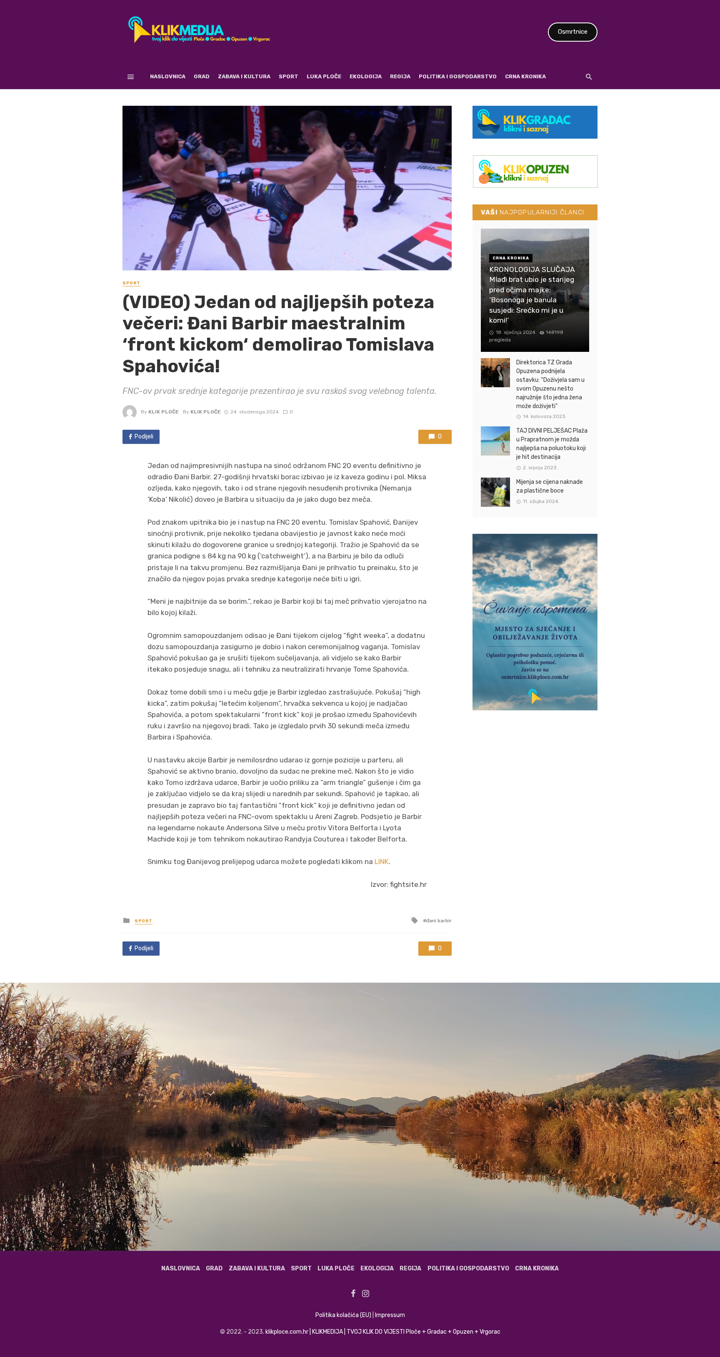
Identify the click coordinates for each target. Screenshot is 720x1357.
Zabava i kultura (244, 76)
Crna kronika (525, 76)
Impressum (390, 1315)
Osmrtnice (573, 31)
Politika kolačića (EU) (343, 1315)
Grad (202, 76)
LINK (382, 861)
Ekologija (366, 76)
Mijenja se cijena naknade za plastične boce (549, 486)
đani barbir (439, 921)
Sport (288, 76)
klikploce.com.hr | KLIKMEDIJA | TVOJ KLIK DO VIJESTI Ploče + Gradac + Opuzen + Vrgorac (382, 1331)
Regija (400, 76)
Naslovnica (167, 76)
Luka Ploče (324, 76)
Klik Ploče (163, 412)
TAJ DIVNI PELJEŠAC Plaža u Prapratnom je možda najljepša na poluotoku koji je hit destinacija (552, 444)
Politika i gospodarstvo (458, 76)
